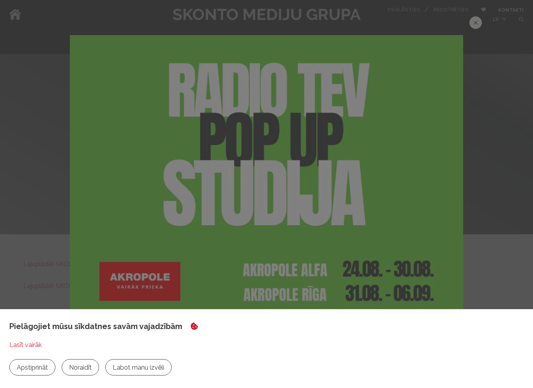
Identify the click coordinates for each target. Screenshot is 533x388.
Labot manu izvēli (138, 367)
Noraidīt (80, 367)
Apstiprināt (32, 367)
